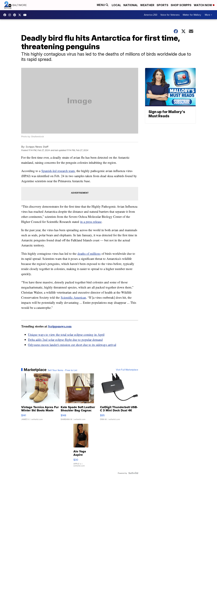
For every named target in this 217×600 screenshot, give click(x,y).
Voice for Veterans (170, 14)
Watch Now (203, 5)
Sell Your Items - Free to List (62, 370)
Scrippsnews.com (60, 326)
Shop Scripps (181, 5)
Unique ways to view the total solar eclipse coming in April (66, 334)
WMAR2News (15, 15)
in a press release (91, 221)
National (130, 5)
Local (116, 5)
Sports (162, 5)
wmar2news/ (5, 15)
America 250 (150, 14)
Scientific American (73, 297)
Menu (101, 5)
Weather (147, 5)
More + (208, 14)
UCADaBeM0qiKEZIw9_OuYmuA (25, 15)
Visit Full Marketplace (127, 369)
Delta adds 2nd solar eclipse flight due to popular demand (65, 339)
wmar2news (10, 15)
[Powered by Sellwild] (133, 473)
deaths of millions (89, 253)
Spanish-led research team (58, 171)
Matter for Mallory (192, 14)
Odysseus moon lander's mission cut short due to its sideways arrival (72, 345)
